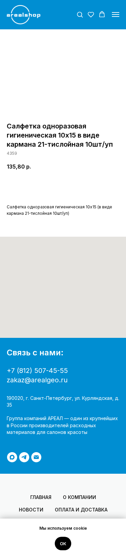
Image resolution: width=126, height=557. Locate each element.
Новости (31, 509)
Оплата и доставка (81, 509)
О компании (79, 497)
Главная (40, 497)
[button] (80, 14)
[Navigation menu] (115, 14)
